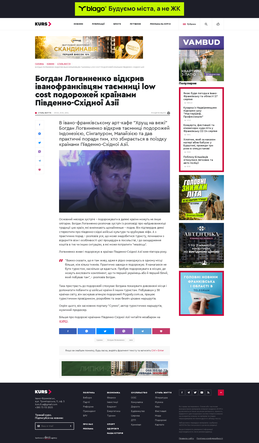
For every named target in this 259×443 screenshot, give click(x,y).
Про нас (88, 424)
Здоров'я (113, 429)
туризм (99, 340)
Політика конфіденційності (210, 438)
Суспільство (139, 393)
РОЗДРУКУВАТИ (158, 113)
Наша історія (115, 433)
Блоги (117, 24)
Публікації (98, 24)
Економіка (113, 393)
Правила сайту (186, 438)
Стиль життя (44, 113)
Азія (131, 340)
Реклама (88, 429)
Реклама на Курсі (160, 24)
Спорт (111, 424)
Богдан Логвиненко (115, 340)
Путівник (135, 24)
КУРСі (63, 321)
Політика (89, 393)
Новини (78, 24)
